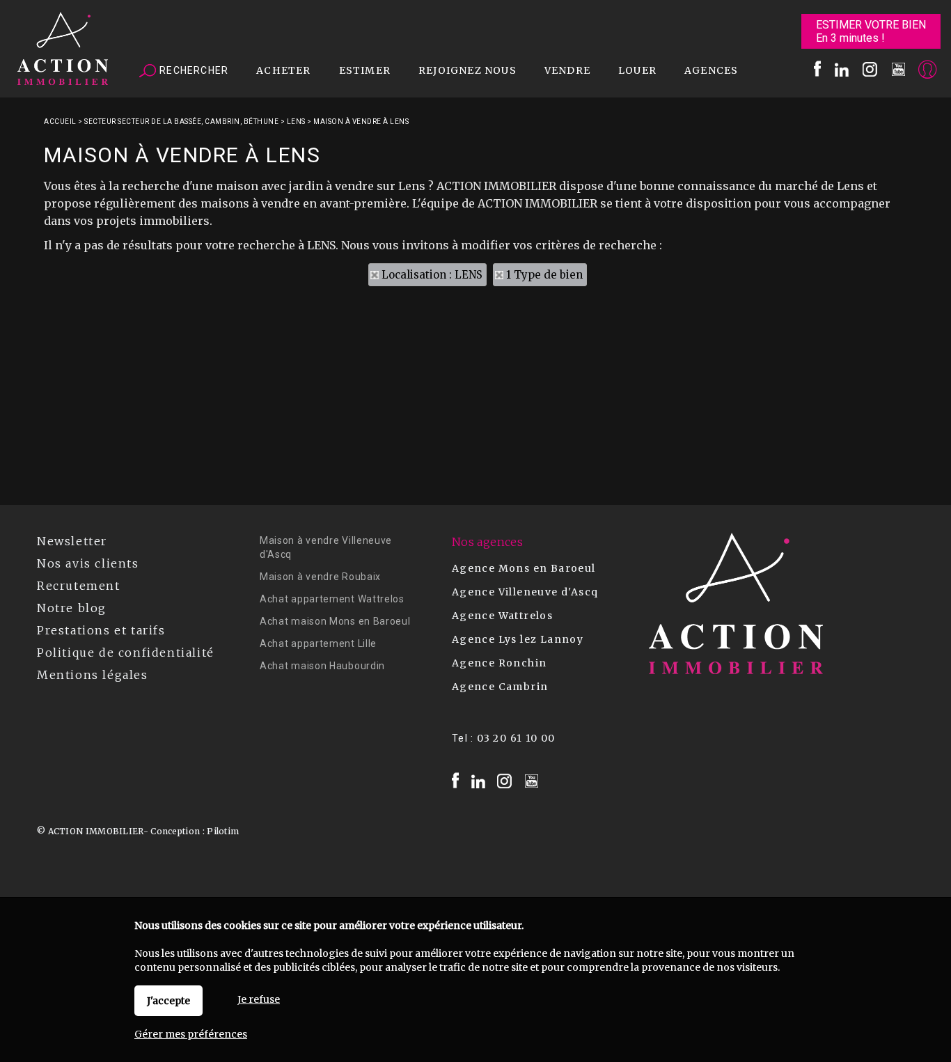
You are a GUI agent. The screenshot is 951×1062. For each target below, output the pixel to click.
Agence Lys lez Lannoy (517, 639)
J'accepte (168, 1000)
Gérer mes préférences (190, 1034)
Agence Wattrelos (502, 615)
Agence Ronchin (499, 663)
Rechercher (192, 70)
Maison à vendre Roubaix (320, 576)
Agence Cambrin (500, 686)
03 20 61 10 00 (516, 738)
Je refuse (258, 999)
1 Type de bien (544, 274)
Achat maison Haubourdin (322, 665)
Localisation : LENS (432, 274)
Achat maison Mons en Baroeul (335, 621)
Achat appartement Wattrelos (332, 598)
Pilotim (223, 831)
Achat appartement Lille (318, 643)
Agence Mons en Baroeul (524, 568)
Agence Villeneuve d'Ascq (525, 592)
